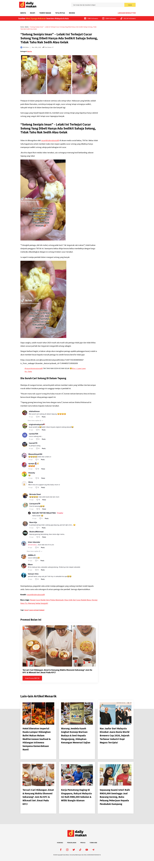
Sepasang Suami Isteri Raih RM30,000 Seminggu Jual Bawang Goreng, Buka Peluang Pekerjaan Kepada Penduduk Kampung (115, 796)
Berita (23, 13)
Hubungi (60, 843)
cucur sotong (33, 610)
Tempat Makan (45, 13)
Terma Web (93, 843)
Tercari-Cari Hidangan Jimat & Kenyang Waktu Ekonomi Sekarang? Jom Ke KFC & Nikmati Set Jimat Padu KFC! (57, 671)
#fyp (73, 368)
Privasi (82, 843)
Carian (130, 5)
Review (72, 13)
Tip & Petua (60, 13)
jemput (41, 610)
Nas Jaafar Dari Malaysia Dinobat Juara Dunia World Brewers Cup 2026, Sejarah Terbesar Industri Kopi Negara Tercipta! (114, 735)
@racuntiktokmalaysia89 (34, 368)
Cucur (26, 610)
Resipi (32, 13)
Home (22, 27)
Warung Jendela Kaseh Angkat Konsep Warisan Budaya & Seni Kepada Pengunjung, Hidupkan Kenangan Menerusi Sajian (75, 735)
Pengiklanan (71, 843)
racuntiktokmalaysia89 (50, 140)
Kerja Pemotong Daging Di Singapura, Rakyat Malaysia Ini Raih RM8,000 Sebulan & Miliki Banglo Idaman (76, 795)
